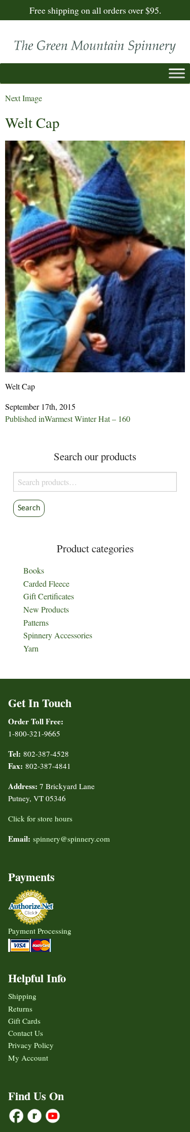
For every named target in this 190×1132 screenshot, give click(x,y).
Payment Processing (39, 931)
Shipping (22, 996)
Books (33, 570)
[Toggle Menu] (177, 73)
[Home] (95, 44)
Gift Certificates (48, 596)
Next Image (23, 98)
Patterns (36, 622)
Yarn (31, 648)
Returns (20, 1009)
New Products (46, 609)
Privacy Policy (31, 1045)
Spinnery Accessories (57, 635)
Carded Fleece (46, 583)
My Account (28, 1058)
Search (29, 508)
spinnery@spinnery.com (71, 839)
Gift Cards (24, 1021)
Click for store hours (40, 818)
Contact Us (25, 1033)
